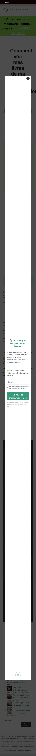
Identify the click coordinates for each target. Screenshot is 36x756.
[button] (3, 2)
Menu (7, 2)
